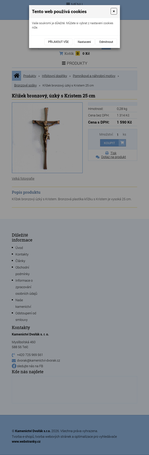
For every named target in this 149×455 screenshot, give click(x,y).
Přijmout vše (58, 42)
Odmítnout (106, 42)
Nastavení (84, 42)
